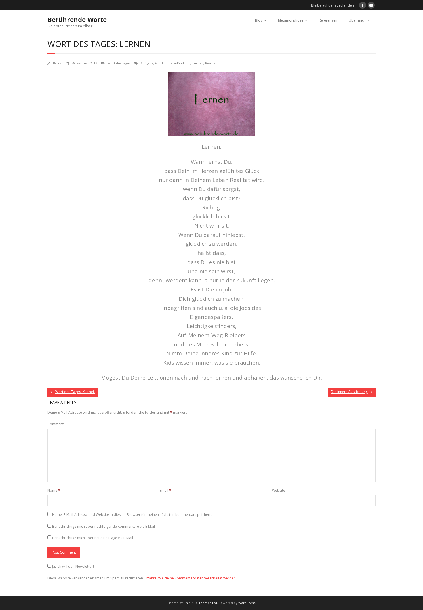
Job (188, 63)
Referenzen (328, 20)
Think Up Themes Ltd (200, 603)
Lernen (197, 63)
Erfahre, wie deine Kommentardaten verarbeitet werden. (191, 578)
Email (165, 490)
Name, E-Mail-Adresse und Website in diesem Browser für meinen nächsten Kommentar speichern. (132, 514)
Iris (59, 63)
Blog (258, 20)
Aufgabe (147, 63)
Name (53, 490)
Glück (159, 63)
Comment (55, 424)
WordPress (246, 603)
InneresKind (174, 63)
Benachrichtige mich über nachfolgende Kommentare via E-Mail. (104, 526)
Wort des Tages (119, 63)
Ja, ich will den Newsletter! (73, 566)
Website (278, 490)
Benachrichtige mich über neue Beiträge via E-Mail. (93, 537)
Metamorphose (290, 20)
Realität (211, 63)
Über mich (357, 20)
